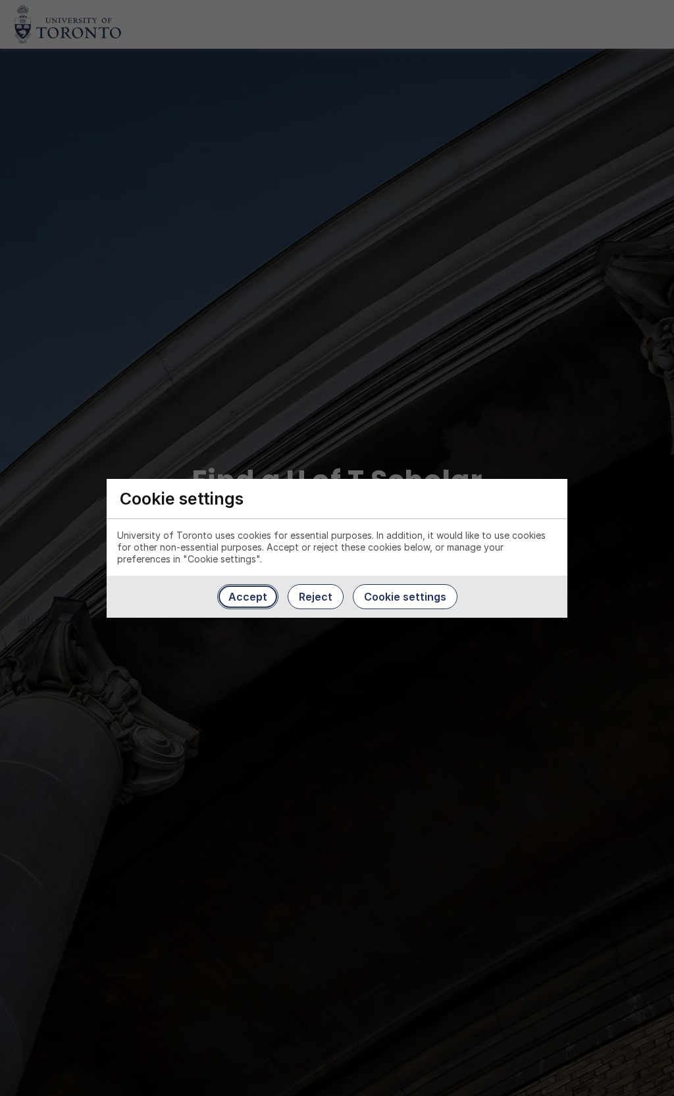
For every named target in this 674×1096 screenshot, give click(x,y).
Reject (315, 596)
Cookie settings (405, 596)
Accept (247, 596)
